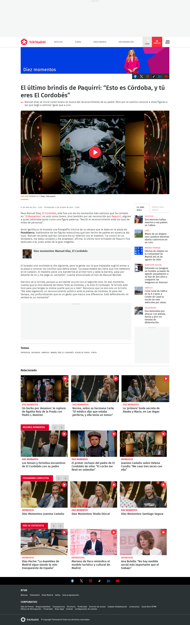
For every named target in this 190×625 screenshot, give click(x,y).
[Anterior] (55, 427)
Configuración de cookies (86, 609)
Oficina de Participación (31, 609)
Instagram (148, 76)
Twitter (141, 76)
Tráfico (149, 288)
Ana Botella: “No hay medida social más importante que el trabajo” (143, 542)
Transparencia (58, 607)
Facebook (135, 76)
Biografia (35, 353)
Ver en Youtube (117, 580)
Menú (167, 42)
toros (94, 353)
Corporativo (29, 602)
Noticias (58, 42)
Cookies (69, 609)
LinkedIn (160, 76)
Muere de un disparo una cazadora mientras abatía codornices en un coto (139, 234)
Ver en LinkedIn (108, 580)
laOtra (57, 595)
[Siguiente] (61, 427)
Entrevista (25, 353)
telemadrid (30, 619)
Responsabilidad (43, 607)
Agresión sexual (153, 265)
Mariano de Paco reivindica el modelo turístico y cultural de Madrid (93, 542)
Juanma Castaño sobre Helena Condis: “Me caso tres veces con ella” (143, 443)
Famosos (45, 353)
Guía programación (70, 595)
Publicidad (82, 607)
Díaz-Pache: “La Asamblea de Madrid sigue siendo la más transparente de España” (44, 542)
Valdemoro (150, 308)
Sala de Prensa (27, 607)
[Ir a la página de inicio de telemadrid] (33, 42)
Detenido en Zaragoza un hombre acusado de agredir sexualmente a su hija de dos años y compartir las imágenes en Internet (139, 268)
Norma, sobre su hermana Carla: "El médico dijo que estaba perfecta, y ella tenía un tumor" (95, 388)
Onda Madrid (99, 42)
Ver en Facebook (72, 581)
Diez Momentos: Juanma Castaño (44, 494)
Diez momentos (30, 405)
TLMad (78, 42)
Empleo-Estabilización (117, 607)
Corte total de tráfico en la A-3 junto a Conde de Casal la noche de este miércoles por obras (139, 291)
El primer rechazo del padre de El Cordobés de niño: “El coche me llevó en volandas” (93, 443)
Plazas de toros (82, 353)
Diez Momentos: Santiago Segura (143, 494)
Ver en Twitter (81, 581)
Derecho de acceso (97, 607)
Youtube (166, 76)
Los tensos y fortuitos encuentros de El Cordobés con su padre (44, 443)
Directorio (71, 607)
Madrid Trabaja (152, 248)
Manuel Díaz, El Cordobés (62, 353)
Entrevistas (78, 558)
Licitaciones (134, 607)
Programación (126, 42)
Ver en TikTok (99, 581)
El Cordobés (49, 213)
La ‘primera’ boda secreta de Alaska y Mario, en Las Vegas (145, 388)
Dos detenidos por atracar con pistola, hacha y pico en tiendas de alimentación (139, 311)
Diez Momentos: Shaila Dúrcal (93, 494)
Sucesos (149, 216)
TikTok (154, 76)
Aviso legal (59, 609)
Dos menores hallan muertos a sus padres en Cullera (139, 219)
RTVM (24, 590)
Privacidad (48, 609)
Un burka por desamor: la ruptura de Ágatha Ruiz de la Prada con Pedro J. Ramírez (45, 388)
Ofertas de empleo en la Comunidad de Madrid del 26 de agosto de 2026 (139, 251)
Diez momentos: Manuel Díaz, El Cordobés (27, 253)
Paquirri (116, 216)
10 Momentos (33, 216)
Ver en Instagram (90, 580)
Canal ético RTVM (148, 607)
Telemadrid (35, 595)
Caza (147, 231)
